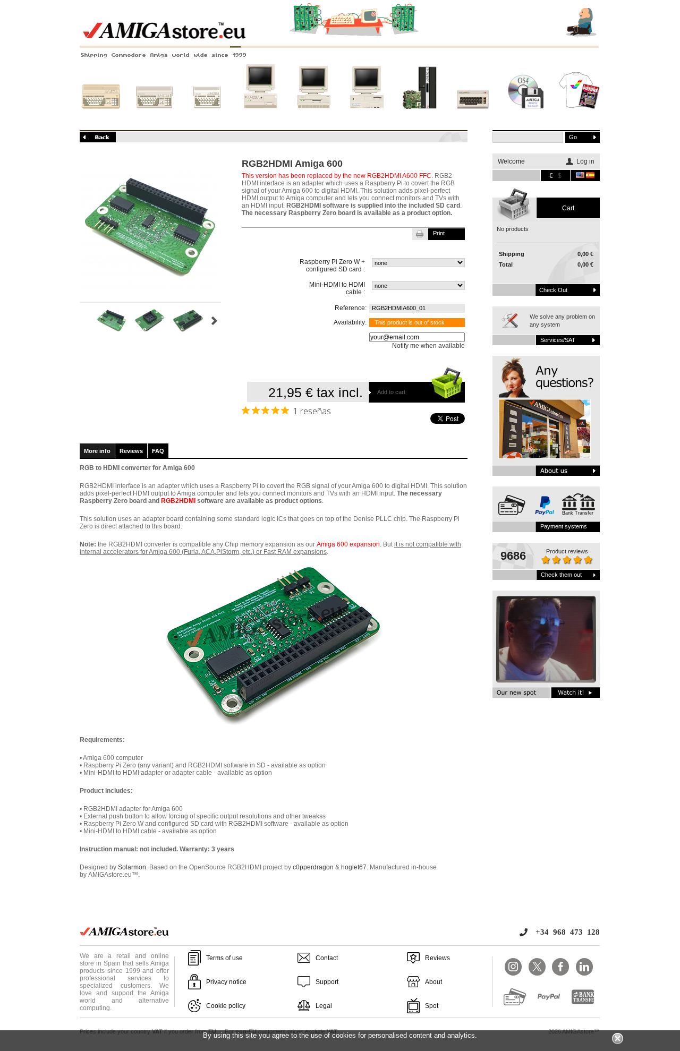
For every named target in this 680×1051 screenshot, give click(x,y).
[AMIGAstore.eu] (340, 37)
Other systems (473, 118)
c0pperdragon (313, 867)
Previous (84, 321)
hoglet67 (354, 867)
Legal (324, 1006)
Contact (327, 958)
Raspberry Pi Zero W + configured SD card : (332, 265)
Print (439, 233)
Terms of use (224, 958)
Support (327, 982)
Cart (568, 208)
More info (97, 451)
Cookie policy (225, 1006)
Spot (431, 1006)
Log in (585, 161)
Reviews (131, 451)
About (433, 982)
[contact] (546, 416)
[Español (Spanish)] (590, 176)
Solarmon (132, 867)
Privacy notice (226, 982)
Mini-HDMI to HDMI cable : (337, 288)
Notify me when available (428, 345)
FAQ (158, 451)
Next (214, 321)
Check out (553, 290)
